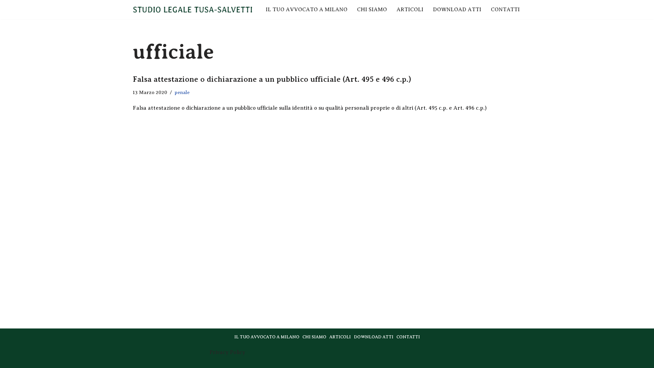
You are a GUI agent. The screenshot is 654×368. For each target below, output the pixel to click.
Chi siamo (372, 9)
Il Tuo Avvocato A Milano (306, 9)
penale (182, 92)
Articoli (409, 9)
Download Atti (457, 9)
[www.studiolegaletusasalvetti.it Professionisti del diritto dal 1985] (192, 9)
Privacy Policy (227, 352)
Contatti (505, 9)
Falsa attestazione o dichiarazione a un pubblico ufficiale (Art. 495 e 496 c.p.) (272, 79)
